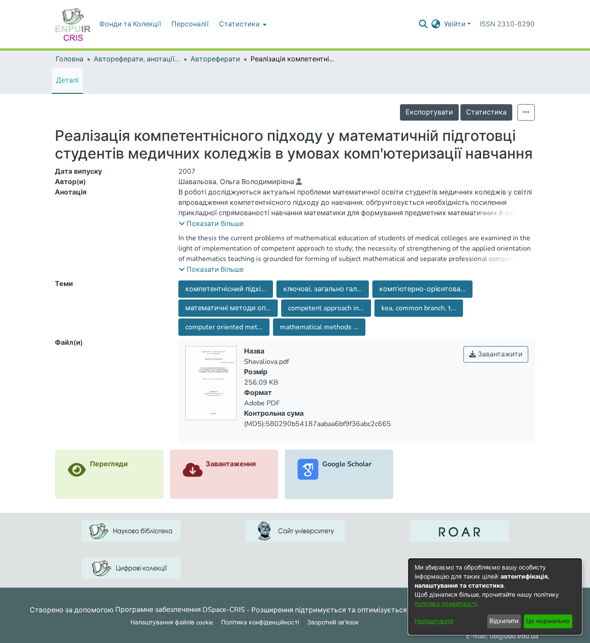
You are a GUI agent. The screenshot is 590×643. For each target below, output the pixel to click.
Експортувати (429, 112)
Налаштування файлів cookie (171, 622)
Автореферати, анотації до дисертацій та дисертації (137, 59)
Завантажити (499, 354)
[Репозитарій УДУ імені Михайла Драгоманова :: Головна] (73, 24)
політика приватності (445, 604)
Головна (69, 59)
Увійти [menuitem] (455, 24)
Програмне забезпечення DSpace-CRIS (180, 609)
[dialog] (495, 596)
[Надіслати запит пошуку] (423, 24)
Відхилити (503, 621)
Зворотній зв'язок (333, 622)
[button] (211, 223)
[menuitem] (241, 24)
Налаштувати (434, 621)
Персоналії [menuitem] (190, 24)
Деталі (67, 80)
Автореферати (215, 59)
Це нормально (548, 621)
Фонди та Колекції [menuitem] (130, 24)
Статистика (486, 112)
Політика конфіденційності (260, 622)
